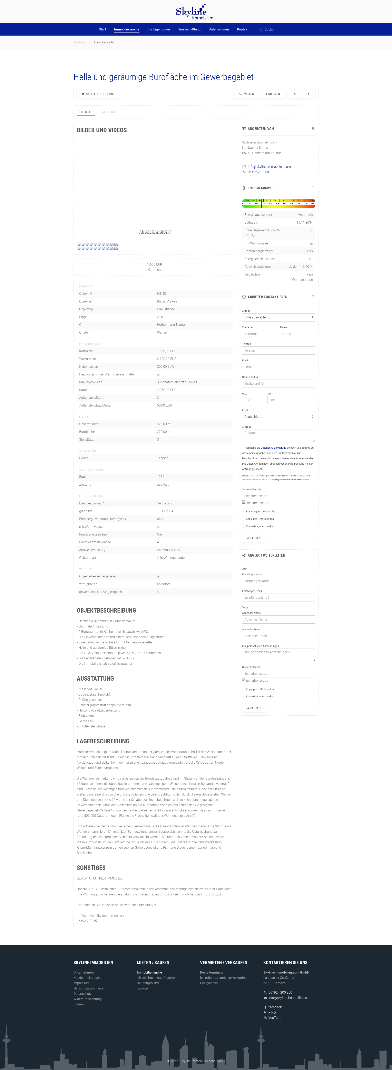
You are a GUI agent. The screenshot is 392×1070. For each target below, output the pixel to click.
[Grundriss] (79, 248)
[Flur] (95, 244)
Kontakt (242, 29)
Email (245, 360)
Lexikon (142, 988)
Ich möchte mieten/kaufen (156, 978)
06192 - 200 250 (280, 992)
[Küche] (103, 244)
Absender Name (251, 612)
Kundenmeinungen (87, 978)
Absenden (254, 537)
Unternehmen (219, 29)
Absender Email (251, 629)
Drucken (274, 93)
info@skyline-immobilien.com (287, 479)
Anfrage (246, 426)
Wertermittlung (189, 29)
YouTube (274, 1018)
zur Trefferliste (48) (99, 93)
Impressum (82, 983)
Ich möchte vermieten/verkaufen (223, 978)
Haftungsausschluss (88, 988)
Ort (269, 393)
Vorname (247, 327)
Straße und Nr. (250, 377)
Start (102, 29)
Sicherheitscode (251, 489)
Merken (248, 93)
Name (283, 327)
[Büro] (79, 244)
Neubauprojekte (148, 983)
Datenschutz (83, 994)
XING (272, 1012)
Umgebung (108, 111)
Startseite (79, 42)
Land (245, 410)
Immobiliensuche (126, 29)
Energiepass (209, 983)
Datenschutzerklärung (273, 447)
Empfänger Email (252, 591)
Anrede (246, 310)
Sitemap (80, 1004)
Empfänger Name (252, 574)
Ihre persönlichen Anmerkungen (260, 646)
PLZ (244, 393)
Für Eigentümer (159, 29)
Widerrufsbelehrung (88, 999)
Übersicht (86, 111)
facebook (275, 1007)
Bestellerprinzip (211, 972)
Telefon (246, 343)
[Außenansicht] (83, 244)
